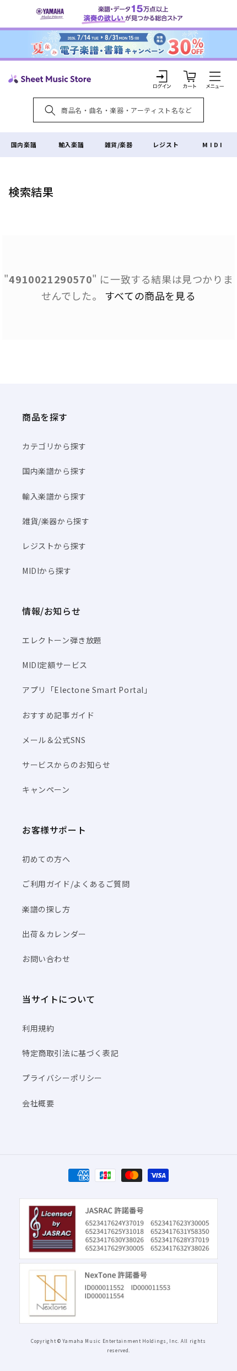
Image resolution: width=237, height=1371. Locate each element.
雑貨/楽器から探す (55, 520)
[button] (215, 76)
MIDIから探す (47, 570)
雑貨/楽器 (119, 144)
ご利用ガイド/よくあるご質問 (76, 883)
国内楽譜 (23, 144)
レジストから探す (54, 545)
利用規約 (38, 1028)
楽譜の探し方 (46, 909)
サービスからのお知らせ (66, 764)
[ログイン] (162, 76)
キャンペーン (46, 789)
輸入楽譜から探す (54, 496)
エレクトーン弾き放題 (62, 640)
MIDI (213, 144)
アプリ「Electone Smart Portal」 (87, 689)
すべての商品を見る (150, 295)
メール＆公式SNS (53, 739)
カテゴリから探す (54, 445)
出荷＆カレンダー (54, 933)
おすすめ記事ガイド (58, 715)
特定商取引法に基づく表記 (70, 1052)
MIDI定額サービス (55, 664)
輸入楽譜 (71, 144)
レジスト (166, 144)
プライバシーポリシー (62, 1077)
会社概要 (38, 1103)
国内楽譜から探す (54, 470)
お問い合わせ (46, 958)
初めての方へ (46, 858)
